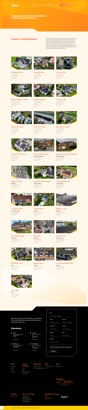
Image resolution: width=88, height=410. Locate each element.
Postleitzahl (52, 332)
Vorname (51, 319)
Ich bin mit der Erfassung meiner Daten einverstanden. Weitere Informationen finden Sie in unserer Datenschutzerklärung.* (62, 347)
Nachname (64, 319)
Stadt (63, 332)
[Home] (15, 5)
